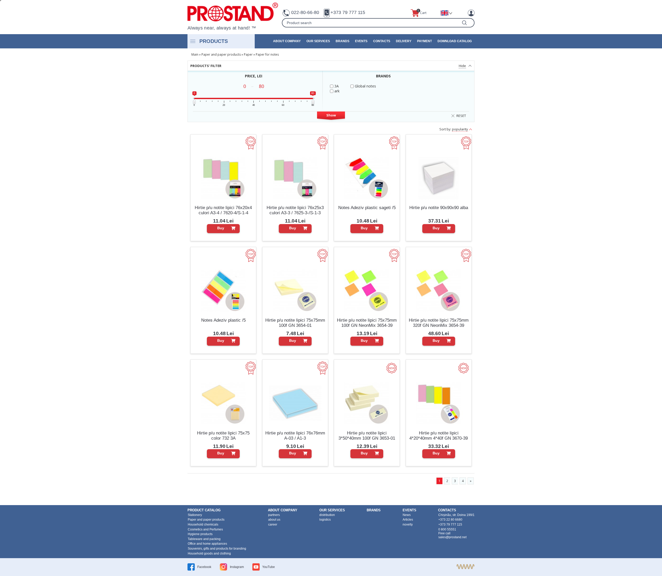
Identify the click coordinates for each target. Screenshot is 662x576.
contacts (381, 41)
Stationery (195, 515)
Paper (248, 54)
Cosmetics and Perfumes (205, 529)
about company (287, 41)
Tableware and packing (204, 539)
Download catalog (455, 41)
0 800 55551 (447, 529)
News (407, 515)
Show (331, 115)
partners (274, 515)
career (272, 524)
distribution (327, 515)
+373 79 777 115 (347, 12)
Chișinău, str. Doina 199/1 (456, 515)
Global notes (365, 86)
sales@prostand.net (452, 537)
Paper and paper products (221, 54)
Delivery (403, 41)
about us (274, 519)
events (361, 41)
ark (336, 90)
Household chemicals (203, 524)
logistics (325, 519)
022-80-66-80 (305, 12)
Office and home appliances (207, 543)
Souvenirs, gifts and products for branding (217, 548)
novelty (408, 524)
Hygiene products (200, 534)
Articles (408, 519)
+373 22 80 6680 (450, 519)
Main (194, 54)
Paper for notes (267, 54)
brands (342, 41)
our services (318, 41)
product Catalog (204, 510)
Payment (424, 41)
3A (336, 86)
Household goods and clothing (209, 553)
